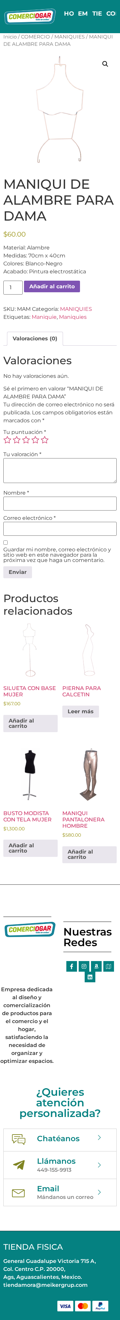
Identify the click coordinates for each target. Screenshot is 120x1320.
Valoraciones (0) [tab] (35, 338)
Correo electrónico (29, 518)
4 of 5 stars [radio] (35, 440)
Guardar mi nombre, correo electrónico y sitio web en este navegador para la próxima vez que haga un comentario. (57, 555)
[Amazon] (96, 966)
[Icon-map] (108, 966)
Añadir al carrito (52, 286)
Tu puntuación (24, 432)
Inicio (10, 37)
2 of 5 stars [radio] (17, 440)
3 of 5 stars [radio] (26, 440)
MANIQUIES (69, 37)
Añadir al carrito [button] (21, 723)
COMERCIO (35, 37)
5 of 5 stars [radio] (45, 440)
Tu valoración (22, 454)
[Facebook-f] (71, 966)
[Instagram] (84, 966)
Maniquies (73, 317)
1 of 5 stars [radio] (7, 440)
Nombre (16, 493)
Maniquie (44, 317)
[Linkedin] (90, 977)
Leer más (81, 711)
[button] (105, 64)
